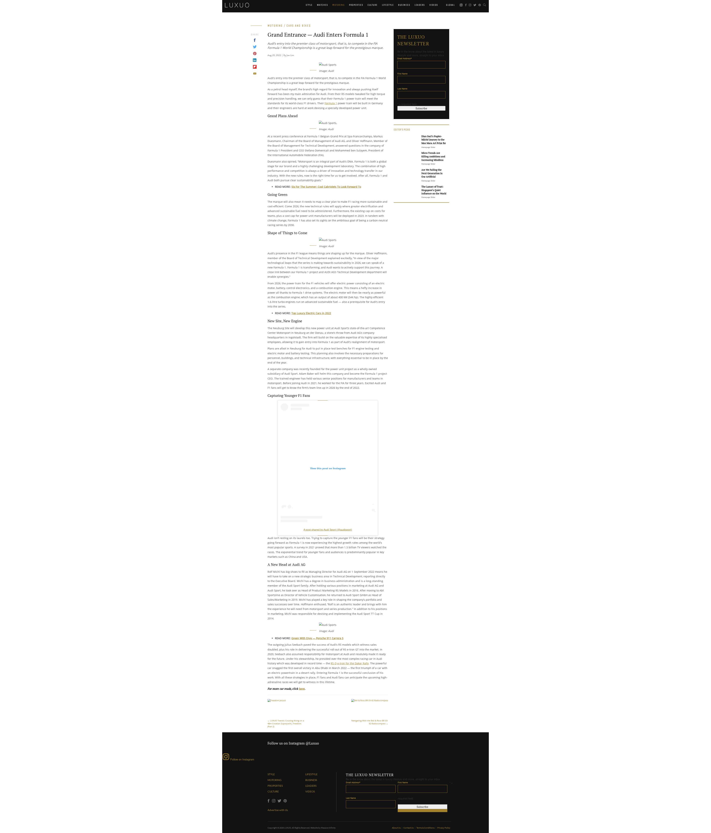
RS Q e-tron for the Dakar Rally (350, 663)
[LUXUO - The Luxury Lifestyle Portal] (237, 4)
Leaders (420, 4)
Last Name (402, 88)
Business (404, 4)
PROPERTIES (275, 785)
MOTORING (274, 780)
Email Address (404, 58)
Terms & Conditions (426, 827)
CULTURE (273, 791)
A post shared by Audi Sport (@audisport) (327, 529)
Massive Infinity (328, 827)
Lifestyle (388, 4)
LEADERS (310, 785)
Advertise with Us (278, 810)
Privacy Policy (444, 827)
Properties (356, 4)
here (302, 688)
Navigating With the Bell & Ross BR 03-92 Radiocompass (369, 722)
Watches (322, 4)
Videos (433, 4)
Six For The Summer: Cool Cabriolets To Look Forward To (326, 186)
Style (309, 4)
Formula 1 (331, 103)
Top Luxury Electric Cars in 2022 (311, 313)
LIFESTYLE (311, 774)
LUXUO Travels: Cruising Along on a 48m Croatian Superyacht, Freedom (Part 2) (286, 723)
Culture (373, 4)
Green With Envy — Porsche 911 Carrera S (317, 638)
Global (450, 4)
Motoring (338, 4)
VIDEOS (310, 791)
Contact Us (409, 827)
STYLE (271, 774)
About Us (396, 827)
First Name (402, 73)
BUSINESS (311, 780)
